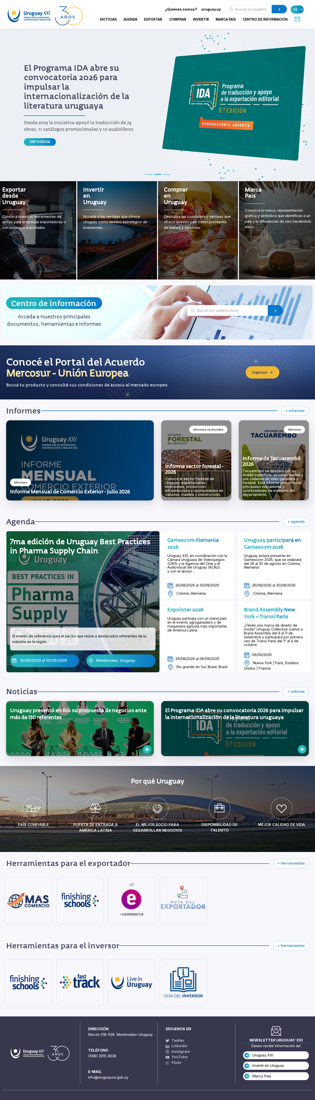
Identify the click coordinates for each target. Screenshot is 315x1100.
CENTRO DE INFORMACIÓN (265, 19)
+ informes (295, 403)
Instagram (180, 1051)
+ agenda (296, 514)
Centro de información (53, 296)
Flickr (175, 1062)
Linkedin (179, 1045)
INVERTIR (201, 19)
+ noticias (296, 684)
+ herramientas (291, 856)
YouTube (179, 1057)
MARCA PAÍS (226, 19)
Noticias (108, 19)
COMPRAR (177, 19)
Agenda (130, 19)
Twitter (178, 1040)
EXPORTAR (153, 19)
